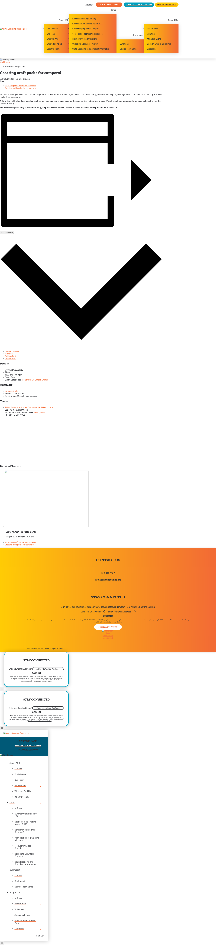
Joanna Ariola (11, 391)
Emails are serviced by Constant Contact (110, 622)
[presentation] (47, 527)
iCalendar (9, 354)
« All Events (5, 62)
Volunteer (26, 380)
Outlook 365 (10, 356)
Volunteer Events (40, 380)
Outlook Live (10, 358)
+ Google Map (40, 412)
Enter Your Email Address (92, 612)
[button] (87, 5)
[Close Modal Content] (2, 689)
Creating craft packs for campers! (20, 86)
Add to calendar (7, 232)
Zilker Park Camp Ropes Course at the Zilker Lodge (29, 407)
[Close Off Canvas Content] (2, 943)
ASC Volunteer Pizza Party (21, 531)
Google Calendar (12, 351)
